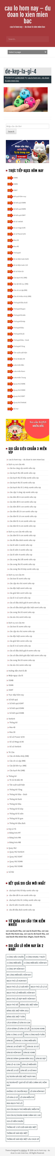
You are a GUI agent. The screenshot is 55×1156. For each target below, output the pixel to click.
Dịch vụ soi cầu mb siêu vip (20, 531)
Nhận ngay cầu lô (16, 675)
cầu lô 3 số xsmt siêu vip (20, 597)
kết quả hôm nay (19, 196)
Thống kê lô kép (19, 321)
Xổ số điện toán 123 (20, 265)
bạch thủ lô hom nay (17, 980)
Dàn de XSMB (29, 1052)
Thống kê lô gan (19, 309)
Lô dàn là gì (12, 1097)
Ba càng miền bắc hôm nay (19, 974)
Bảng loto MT (15, 832)
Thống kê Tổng (19, 346)
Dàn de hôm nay (14, 1052)
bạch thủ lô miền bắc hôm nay (21, 992)
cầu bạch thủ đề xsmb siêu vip (22, 473)
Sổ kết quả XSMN (19, 209)
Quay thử (12, 848)
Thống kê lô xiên (19, 315)
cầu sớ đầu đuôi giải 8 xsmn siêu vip (24, 650)
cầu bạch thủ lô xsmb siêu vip (22, 482)
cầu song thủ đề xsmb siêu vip (22, 559)
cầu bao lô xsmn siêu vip (20, 626)
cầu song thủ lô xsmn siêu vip (22, 660)
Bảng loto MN (15, 837)
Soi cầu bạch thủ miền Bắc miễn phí (23, 1109)
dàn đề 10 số (12, 1070)
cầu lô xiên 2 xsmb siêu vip (20, 545)
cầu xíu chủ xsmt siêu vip (20, 617)
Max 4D (16, 246)
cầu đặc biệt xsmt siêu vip (20, 588)
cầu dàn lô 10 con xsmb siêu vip (23, 516)
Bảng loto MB (15, 842)
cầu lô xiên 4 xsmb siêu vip (20, 554)
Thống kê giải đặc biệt (17, 1133)
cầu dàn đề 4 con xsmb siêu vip (22, 497)
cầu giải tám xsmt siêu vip (20, 593)
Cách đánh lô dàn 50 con (18, 1022)
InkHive (24, 1150)
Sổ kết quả (13, 699)
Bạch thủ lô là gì (39, 986)
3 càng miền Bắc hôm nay (35, 962)
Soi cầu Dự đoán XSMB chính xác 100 (23, 1115)
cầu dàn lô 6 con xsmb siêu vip (22, 526)
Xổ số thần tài (18, 271)
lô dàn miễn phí (27, 1097)
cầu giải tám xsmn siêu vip (20, 641)
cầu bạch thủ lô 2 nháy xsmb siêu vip (25, 487)
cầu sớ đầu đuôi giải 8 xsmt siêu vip (24, 602)
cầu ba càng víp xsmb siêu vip (22, 468)
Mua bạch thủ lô (14, 1103)
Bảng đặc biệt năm (29, 1004)
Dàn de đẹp (41, 1058)
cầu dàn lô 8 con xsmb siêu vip (22, 535)
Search (11, 131)
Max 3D (16, 240)
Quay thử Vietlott (19, 402)
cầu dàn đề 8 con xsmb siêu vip (22, 506)
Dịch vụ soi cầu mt (16, 574)
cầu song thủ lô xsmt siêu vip (22, 612)
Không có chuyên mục (17, 1091)
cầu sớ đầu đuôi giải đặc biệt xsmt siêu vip (27, 607)
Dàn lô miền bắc (29, 1064)
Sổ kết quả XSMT (19, 215)
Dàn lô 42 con (13, 1064)
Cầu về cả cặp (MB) (20, 290)
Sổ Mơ (11, 872)
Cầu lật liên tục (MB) (20, 284)
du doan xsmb (38, 1028)
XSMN (15, 184)
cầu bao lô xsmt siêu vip (19, 578)
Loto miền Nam (19, 371)
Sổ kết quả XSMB (19, 203)
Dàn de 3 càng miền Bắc (26, 1040)
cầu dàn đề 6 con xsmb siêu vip (22, 501)
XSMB (15, 178)
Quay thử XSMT (19, 396)
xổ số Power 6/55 (19, 234)
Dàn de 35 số (33, 1046)
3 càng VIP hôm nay (15, 968)
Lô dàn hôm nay (37, 1091)
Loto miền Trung (19, 377)
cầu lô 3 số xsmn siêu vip (20, 645)
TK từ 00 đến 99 (19, 359)
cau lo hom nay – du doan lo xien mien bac (28, 15)
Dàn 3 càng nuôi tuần (35, 1034)
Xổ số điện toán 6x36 (21, 259)
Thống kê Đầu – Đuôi (21, 340)
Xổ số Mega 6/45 (16, 741)
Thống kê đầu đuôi (20, 302)
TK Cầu (11, 752)
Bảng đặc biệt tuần (16, 1016)
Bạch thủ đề (12, 1004)
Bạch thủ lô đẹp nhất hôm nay (21, 998)
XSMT (15, 190)
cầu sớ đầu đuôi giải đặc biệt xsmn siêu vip (27, 655)
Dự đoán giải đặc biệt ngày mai (21, 1076)
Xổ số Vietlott (15, 746)
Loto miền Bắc (18, 365)
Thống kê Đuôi (18, 334)
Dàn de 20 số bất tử (16, 1046)
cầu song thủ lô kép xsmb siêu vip (24, 569)
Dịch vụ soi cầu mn (16, 622)
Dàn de (10, 1040)
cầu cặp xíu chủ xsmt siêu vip (21, 583)
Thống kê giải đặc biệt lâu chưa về (23, 1139)
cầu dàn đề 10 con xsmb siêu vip (23, 511)
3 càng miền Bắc (14, 962)
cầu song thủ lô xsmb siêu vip (22, 564)
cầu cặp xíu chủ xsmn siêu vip (22, 631)
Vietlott (12, 718)
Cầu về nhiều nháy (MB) (22, 296)
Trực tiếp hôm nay (16, 694)
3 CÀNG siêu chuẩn (15, 956)
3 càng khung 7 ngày (35, 956)
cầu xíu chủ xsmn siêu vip (20, 665)
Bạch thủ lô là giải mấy (18, 986)
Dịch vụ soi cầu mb (17, 464)
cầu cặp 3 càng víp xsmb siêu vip (23, 492)
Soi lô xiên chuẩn (15, 1121)
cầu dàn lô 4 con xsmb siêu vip (22, 521)
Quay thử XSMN (19, 390)
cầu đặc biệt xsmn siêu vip (20, 636)
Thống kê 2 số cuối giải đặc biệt (21, 1127)
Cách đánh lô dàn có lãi (18, 1028)
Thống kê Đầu (18, 328)
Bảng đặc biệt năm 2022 (18, 1010)
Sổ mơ (15, 409)
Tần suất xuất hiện (20, 352)
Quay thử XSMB (19, 384)
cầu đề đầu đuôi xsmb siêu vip (22, 540)
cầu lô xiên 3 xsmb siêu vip (20, 549)
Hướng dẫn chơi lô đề (18, 670)
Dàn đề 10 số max (29, 1070)
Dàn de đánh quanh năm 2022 (20, 1058)
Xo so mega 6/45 (19, 228)
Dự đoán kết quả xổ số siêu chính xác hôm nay (27, 1084)
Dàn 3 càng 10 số (14, 1034)
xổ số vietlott (18, 221)
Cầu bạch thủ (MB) (20, 277)
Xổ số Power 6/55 (17, 737)
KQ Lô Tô (12, 829)
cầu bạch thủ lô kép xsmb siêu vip (24, 477)
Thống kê (17, 253)
